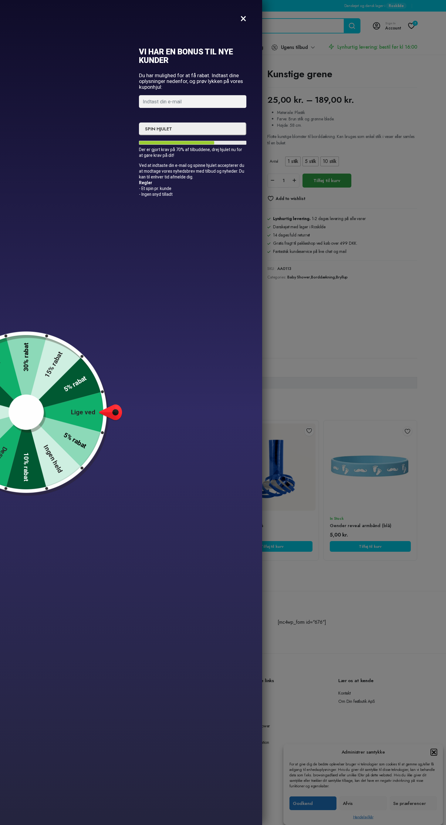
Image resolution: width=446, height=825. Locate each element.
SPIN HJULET (158, 129)
